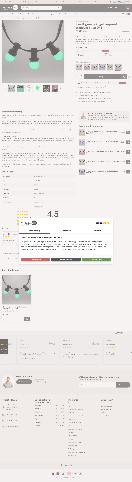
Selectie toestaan (66, 259)
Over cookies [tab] (66, 231)
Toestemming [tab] (34, 231)
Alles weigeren (36, 259)
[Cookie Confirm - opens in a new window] (103, 223)
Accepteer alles (96, 259)
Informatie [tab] (98, 231)
